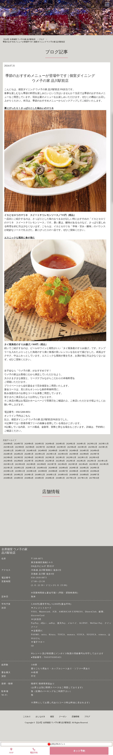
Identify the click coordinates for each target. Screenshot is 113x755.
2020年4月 (63, 468)
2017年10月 (94, 478)
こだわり (27, 717)
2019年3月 (8, 474)
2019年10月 (31, 471)
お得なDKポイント (57, 744)
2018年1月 (60, 478)
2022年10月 (94, 457)
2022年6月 (39, 461)
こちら (26, 416)
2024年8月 (52, 450)
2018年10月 (63, 474)
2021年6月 (62, 464)
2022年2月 (81, 461)
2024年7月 (63, 450)
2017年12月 (71, 478)
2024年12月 (9, 450)
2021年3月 (93, 464)
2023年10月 (63, 454)
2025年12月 (92, 444)
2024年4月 (94, 450)
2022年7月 (28, 461)
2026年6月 (28, 444)
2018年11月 (51, 474)
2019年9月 (42, 471)
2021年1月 (8, 468)
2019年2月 (18, 474)
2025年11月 (104, 444)
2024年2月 (18, 454)
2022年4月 (60, 461)
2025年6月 (50, 447)
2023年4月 (28, 457)
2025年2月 (92, 447)
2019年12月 (9, 471)
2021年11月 (9, 464)
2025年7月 (40, 447)
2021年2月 (104, 464)
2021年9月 (30, 464)
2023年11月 (51, 454)
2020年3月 (73, 468)
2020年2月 (84, 468)
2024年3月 (8, 454)
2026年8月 (8, 444)
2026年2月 (70, 444)
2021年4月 (83, 464)
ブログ (87, 717)
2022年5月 (49, 461)
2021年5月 (72, 464)
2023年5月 (18, 457)
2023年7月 (94, 454)
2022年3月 (70, 461)
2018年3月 (39, 478)
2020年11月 (30, 468)
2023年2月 (49, 457)
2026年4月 (49, 444)
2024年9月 (42, 450)
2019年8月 (52, 471)
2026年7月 (18, 444)
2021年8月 (41, 464)
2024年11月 (20, 450)
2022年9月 (8, 461)
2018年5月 (18, 478)
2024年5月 (84, 450)
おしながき (40, 717)
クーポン (63, 717)
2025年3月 (82, 447)
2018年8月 (84, 474)
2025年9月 (19, 447)
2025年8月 (29, 447)
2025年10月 (9, 447)
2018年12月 (40, 474)
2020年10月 (42, 468)
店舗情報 (75, 717)
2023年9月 (73, 454)
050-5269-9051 (23, 412)
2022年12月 (71, 457)
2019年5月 (84, 471)
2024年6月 (73, 450)
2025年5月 (61, 447)
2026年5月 (39, 444)
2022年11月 (83, 457)
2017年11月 (83, 478)
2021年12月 (103, 461)
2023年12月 (40, 454)
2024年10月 (31, 450)
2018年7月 (94, 474)
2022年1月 (91, 461)
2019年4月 (94, 471)
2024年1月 (28, 454)
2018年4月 (28, 478)
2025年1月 (103, 447)
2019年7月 (63, 471)
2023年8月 (84, 454)
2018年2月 (49, 478)
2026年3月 (60, 444)
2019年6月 (73, 471)
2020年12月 (19, 468)
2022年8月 (18, 461)
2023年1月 (60, 457)
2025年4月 (71, 447)
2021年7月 (51, 464)
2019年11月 (20, 471)
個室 (52, 717)
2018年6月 (8, 478)
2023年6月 (8, 457)
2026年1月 (81, 444)
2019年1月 (28, 474)
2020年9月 (52, 468)
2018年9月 (73, 474)
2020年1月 (94, 468)
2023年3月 (39, 457)
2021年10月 (20, 464)
